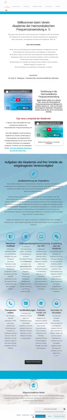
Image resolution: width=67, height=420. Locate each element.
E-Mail (56, 355)
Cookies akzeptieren (40, 416)
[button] (64, 409)
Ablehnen (50, 416)
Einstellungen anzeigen (59, 416)
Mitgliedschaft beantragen (33, 361)
